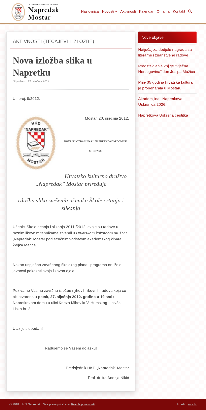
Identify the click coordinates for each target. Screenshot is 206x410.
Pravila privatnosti (83, 404)
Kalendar (146, 11)
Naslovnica (90, 11)
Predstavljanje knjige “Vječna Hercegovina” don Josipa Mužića (166, 69)
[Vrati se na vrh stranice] (191, 395)
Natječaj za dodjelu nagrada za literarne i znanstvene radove (165, 52)
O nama (163, 11)
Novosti (108, 11)
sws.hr (192, 404)
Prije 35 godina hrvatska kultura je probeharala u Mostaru (165, 85)
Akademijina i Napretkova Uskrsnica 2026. (160, 102)
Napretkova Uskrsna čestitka (163, 115)
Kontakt (179, 11)
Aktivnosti (128, 11)
